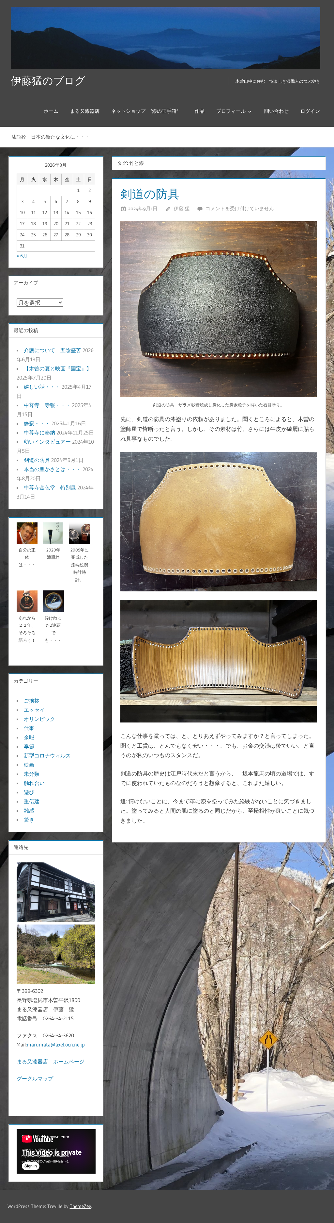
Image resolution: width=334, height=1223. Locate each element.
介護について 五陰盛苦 (52, 350)
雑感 (29, 810)
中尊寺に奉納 (39, 432)
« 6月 (22, 256)
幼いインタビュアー (47, 441)
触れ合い (34, 783)
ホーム (51, 111)
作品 (200, 111)
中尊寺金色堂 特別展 (50, 487)
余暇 (29, 737)
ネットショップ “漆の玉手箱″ (147, 111)
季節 (29, 746)
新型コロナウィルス (47, 755)
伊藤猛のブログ (48, 80)
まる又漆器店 (84, 111)
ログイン (310, 111)
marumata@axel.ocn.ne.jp (56, 1044)
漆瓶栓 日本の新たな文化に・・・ (50, 137)
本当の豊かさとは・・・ (52, 469)
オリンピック (39, 719)
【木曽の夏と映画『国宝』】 (58, 368)
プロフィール (231, 111)
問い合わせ (276, 111)
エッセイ (34, 709)
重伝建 (31, 801)
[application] (56, 1151)
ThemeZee (80, 1206)
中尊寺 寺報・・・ (47, 405)
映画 (29, 764)
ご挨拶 (31, 700)
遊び (29, 792)
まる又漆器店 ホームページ (50, 1061)
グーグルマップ (35, 1078)
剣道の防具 (149, 194)
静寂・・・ (37, 423)
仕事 (29, 728)
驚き (29, 819)
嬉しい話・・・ (42, 386)
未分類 (31, 774)
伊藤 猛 (182, 208)
